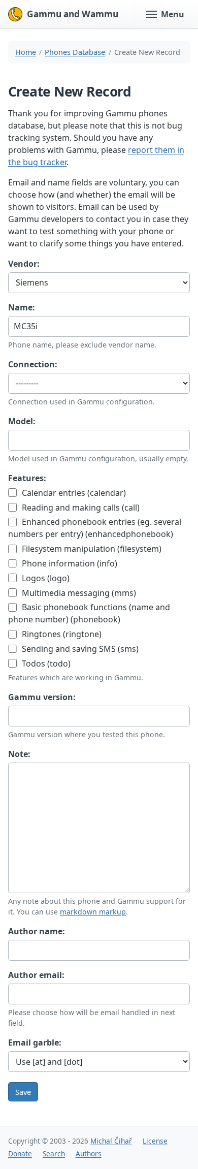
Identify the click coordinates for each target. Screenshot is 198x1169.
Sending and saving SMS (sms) (79, 648)
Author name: (36, 931)
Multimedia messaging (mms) (78, 592)
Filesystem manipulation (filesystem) (90, 548)
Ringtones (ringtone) (61, 634)
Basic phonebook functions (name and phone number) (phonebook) (89, 613)
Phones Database (75, 52)
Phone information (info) (68, 563)
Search (54, 1153)
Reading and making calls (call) (80, 507)
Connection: (32, 364)
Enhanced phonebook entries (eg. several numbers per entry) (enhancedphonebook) (94, 528)
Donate (20, 1153)
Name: (21, 307)
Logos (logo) (45, 578)
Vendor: (24, 263)
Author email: (36, 975)
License (155, 1141)
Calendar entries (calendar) (73, 492)
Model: (22, 421)
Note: (19, 754)
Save (23, 1092)
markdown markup (93, 912)
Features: (27, 478)
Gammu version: (42, 697)
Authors (89, 1153)
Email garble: (34, 1042)
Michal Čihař (111, 1141)
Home (25, 52)
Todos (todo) (45, 663)
